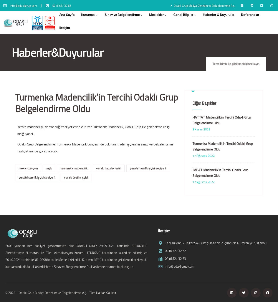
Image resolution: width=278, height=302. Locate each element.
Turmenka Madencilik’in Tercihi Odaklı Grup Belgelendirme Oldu (222, 146)
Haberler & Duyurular (219, 15)
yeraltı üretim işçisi (76, 177)
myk (49, 168)
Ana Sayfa (67, 15)
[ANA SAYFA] (15, 22)
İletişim (64, 28)
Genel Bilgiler (183, 15)
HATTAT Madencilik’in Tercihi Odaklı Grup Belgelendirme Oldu (221, 120)
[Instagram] (256, 293)
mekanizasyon (28, 168)
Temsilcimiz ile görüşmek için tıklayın (236, 63)
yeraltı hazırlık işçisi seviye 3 (148, 168)
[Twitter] (244, 293)
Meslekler (156, 15)
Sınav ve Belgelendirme (122, 15)
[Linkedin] (232, 293)
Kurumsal (88, 15)
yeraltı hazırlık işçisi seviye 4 (37, 177)
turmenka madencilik (74, 168)
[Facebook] (268, 293)
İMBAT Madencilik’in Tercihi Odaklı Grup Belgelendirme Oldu (220, 172)
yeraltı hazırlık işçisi (108, 168)
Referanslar (250, 15)
